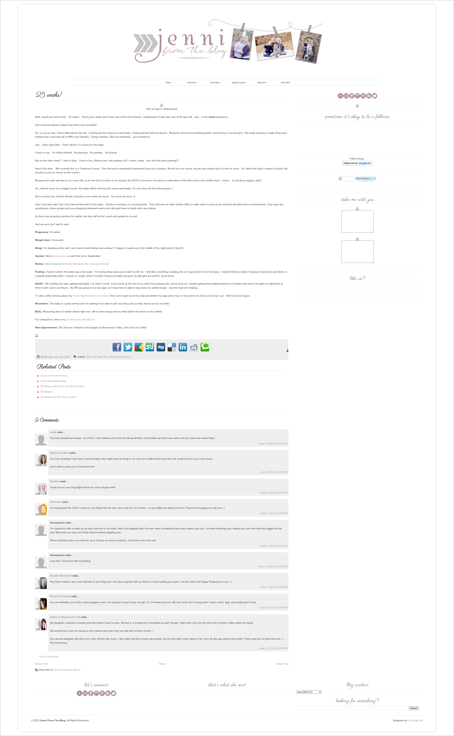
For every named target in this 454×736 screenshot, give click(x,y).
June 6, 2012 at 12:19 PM (272, 566)
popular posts (238, 82)
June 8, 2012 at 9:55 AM (273, 607)
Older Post (282, 663)
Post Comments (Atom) (67, 669)
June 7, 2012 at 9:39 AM (273, 587)
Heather (54, 481)
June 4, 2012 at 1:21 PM (273, 492)
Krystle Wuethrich (61, 575)
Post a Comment (49, 656)
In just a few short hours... (55, 375)
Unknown (56, 501)
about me (191, 82)
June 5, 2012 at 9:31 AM (273, 545)
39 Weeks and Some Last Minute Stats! (62, 386)
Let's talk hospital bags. (53, 380)
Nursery (113, 356)
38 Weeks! (46, 391)
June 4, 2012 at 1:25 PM (273, 513)
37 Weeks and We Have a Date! (58, 397)
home (168, 82)
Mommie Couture (60, 596)
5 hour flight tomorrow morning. (90, 295)
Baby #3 (91, 356)
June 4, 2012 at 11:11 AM (273, 443)
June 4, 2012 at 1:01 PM (273, 472)
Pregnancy (125, 356)
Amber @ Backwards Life (65, 617)
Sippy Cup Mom (59, 452)
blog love (262, 82)
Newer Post (41, 663)
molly (53, 432)
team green (59, 256)
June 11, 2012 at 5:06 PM (273, 648)
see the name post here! (93, 263)
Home (162, 663)
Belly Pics (102, 356)
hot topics (215, 82)
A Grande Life (415, 720)
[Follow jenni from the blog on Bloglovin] (357, 162)
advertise (285, 82)
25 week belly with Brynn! (80, 319)
